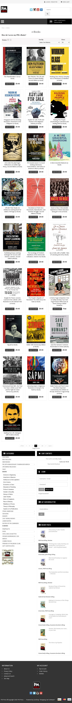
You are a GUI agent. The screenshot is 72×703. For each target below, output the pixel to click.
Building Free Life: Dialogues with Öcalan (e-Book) (12, 434)
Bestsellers (6, 459)
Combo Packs (7, 541)
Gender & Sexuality (8, 492)
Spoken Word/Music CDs (10, 536)
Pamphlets (6, 529)
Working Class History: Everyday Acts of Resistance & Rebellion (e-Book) (59, 78)
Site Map (6, 678)
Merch (4, 538)
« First (22, 446)
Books (4, 471)
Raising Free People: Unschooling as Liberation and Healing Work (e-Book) (59, 121)
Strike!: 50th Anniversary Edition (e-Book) (36, 345)
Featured (5, 457)
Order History (43, 671)
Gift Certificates (8, 546)
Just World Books (8, 518)
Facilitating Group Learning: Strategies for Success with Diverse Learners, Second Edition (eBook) (12, 255)
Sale (4, 469)
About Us (7, 669)
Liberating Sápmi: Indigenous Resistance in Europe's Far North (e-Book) (36, 388)
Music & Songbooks (8, 499)
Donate (4, 516)
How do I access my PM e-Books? (14, 35)
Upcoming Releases (9, 467)
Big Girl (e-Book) (12, 345)
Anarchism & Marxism (9, 477)
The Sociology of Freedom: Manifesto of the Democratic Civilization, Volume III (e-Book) (36, 254)
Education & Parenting (9, 487)
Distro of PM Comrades (10, 523)
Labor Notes (6, 521)
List (10, 40)
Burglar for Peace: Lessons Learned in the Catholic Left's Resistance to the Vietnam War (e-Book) (12, 300)
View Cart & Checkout (54, 464)
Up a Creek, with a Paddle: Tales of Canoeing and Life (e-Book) (59, 254)
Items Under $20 (7, 511)
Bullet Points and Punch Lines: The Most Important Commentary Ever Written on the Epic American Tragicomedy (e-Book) (59, 389)
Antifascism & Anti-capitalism (11, 479)
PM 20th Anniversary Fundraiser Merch (16, 464)
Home (3, 27)
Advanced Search (9, 676)
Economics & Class (8, 484)
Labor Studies (7, 496)
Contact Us (7, 673)
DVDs (4, 531)
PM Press (20, 700)
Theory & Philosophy (9, 506)
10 (42, 446)
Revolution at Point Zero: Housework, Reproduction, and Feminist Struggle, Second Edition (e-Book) (36, 210)
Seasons (5, 513)
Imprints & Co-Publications (10, 509)
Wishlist (41, 673)
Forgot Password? (44, 493)
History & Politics (8, 494)
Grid (8, 40)
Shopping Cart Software (47, 700)
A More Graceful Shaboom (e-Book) (59, 164)
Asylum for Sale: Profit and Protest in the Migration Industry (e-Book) (36, 121)
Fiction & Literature (8, 489)
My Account (42, 669)
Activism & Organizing (9, 475)
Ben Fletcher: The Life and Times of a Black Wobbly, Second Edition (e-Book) (36, 78)
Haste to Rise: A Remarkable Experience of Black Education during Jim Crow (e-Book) (59, 209)
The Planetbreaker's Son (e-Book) (12, 77)
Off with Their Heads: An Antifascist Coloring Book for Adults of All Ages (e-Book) (12, 209)
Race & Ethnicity (8, 501)
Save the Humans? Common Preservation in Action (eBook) (59, 345)
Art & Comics (7, 482)
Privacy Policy (8, 671)
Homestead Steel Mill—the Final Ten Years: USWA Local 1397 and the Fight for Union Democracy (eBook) (12, 388)
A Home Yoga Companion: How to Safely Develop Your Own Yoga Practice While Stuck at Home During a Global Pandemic (59, 301)
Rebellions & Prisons (9, 504)
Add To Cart (10, 84)
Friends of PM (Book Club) (11, 543)
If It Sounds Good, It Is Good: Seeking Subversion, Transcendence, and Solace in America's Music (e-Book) (36, 165)
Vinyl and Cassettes (9, 534)
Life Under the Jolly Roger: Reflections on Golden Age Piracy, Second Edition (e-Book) (12, 164)
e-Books (8, 27)
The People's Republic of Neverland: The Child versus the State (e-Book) (36, 299)
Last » (50, 446)
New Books (6, 462)
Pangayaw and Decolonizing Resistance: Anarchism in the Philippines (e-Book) (12, 121)
